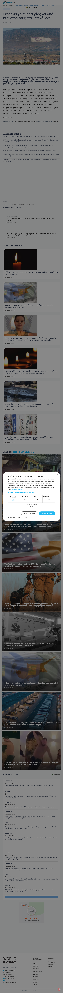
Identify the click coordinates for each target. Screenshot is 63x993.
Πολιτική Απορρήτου (17, 489)
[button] (31, 492)
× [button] (57, 474)
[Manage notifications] (59, 989)
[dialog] (31, 496)
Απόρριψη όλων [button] (29, 513)
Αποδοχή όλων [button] (47, 513)
